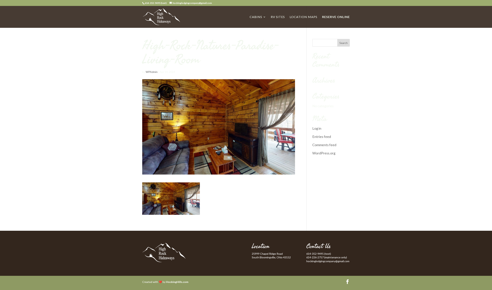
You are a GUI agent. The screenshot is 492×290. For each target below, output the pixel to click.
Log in (316, 128)
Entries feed (321, 136)
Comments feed (324, 145)
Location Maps (303, 17)
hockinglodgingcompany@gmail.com (327, 261)
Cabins (256, 17)
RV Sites (278, 17)
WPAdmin (152, 71)
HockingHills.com (177, 281)
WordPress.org (323, 153)
